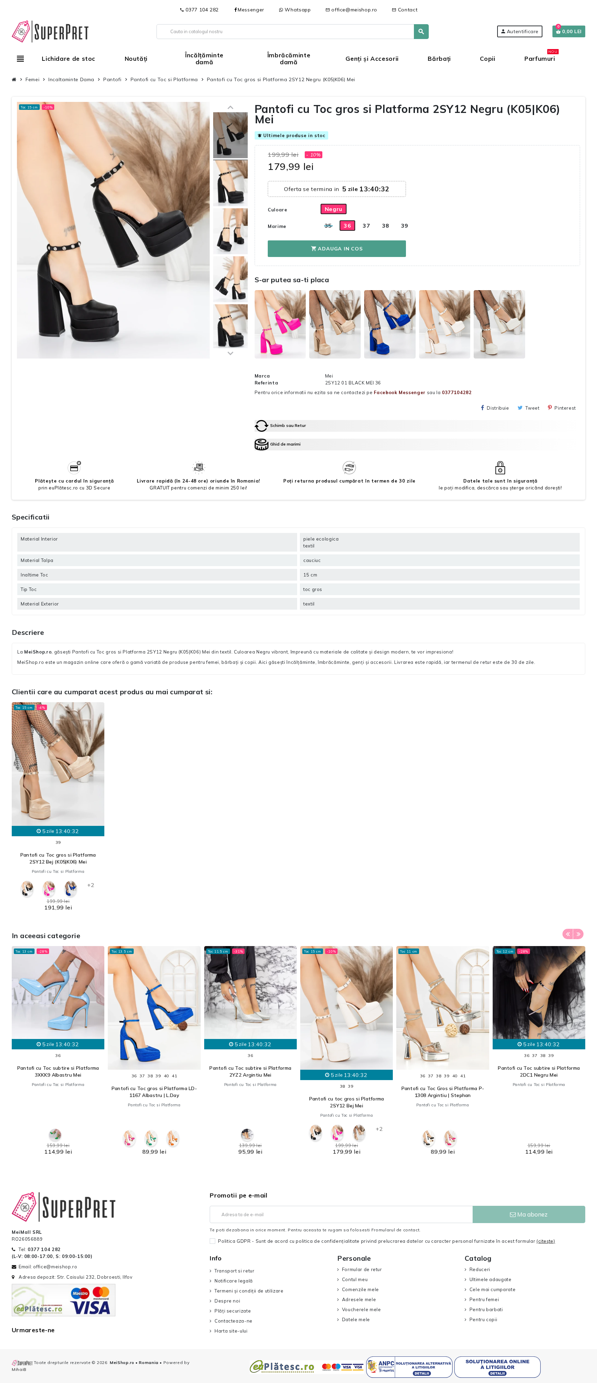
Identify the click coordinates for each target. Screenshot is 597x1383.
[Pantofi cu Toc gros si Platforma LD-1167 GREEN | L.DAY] (151, 1138)
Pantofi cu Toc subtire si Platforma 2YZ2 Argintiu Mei (250, 1071)
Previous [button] (567, 934)
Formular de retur (362, 1269)
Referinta (266, 382)
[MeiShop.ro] (50, 31)
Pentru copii (483, 1319)
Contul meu (355, 1279)
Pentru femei (484, 1299)
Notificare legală (234, 1281)
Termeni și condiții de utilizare (249, 1291)
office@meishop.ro (351, 10)
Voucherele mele (361, 1309)
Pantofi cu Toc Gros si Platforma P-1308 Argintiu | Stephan (442, 1091)
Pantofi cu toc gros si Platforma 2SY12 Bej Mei (346, 1102)
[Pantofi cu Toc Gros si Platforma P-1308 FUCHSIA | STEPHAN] (450, 1138)
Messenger (251, 10)
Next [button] (578, 934)
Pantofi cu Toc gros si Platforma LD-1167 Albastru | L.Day (154, 1091)
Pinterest (565, 408)
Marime (277, 226)
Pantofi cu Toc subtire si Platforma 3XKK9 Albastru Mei (58, 1071)
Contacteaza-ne (234, 1321)
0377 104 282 (199, 10)
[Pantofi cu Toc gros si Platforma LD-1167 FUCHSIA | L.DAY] (129, 1138)
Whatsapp (297, 10)
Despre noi (227, 1301)
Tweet (532, 408)
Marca (262, 376)
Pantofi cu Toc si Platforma (58, 871)
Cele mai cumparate (492, 1289)
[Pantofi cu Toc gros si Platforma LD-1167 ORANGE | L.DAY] (173, 1138)
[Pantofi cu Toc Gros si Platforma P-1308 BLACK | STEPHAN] (428, 1138)
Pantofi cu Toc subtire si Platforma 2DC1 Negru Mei (539, 1071)
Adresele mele (359, 1299)
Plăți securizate (233, 1311)
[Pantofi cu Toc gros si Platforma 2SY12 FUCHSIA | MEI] (49, 889)
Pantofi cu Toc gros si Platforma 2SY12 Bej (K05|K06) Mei (58, 858)
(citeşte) (546, 1241)
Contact (404, 10)
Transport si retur (234, 1271)
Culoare (277, 209)
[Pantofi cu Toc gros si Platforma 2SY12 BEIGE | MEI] (359, 1133)
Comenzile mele (360, 1289)
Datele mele (356, 1319)
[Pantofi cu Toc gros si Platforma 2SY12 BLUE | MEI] (70, 889)
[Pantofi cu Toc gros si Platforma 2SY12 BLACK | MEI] (230, 136)
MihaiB (19, 1369)
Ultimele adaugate (491, 1279)
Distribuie (498, 408)
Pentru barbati (486, 1309)
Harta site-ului (231, 1331)
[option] (58, 808)
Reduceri (480, 1269)
